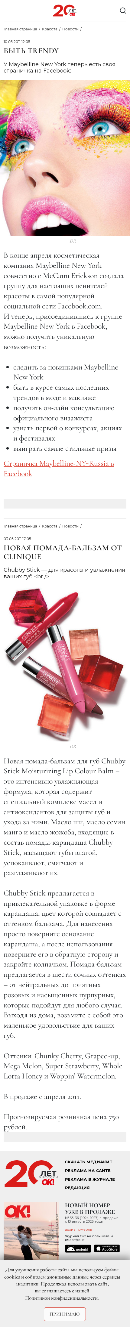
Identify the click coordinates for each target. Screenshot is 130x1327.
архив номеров (78, 1229)
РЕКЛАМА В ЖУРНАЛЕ (90, 1179)
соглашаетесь (56, 1290)
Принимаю (65, 1314)
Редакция (77, 1188)
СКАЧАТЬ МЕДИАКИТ (88, 1162)
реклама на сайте (88, 1170)
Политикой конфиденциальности (61, 1298)
